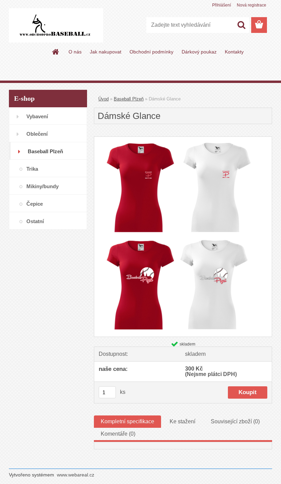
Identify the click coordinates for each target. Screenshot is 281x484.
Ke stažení (182, 421)
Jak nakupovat (105, 52)
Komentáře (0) (118, 434)
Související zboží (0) (235, 421)
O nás (75, 52)
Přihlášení (221, 5)
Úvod (103, 98)
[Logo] (56, 25)
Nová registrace (251, 5)
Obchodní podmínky (151, 52)
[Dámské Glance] (183, 139)
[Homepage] (55, 52)
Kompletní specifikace (127, 421)
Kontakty (234, 52)
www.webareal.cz (75, 474)
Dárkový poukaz (199, 52)
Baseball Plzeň (129, 98)
